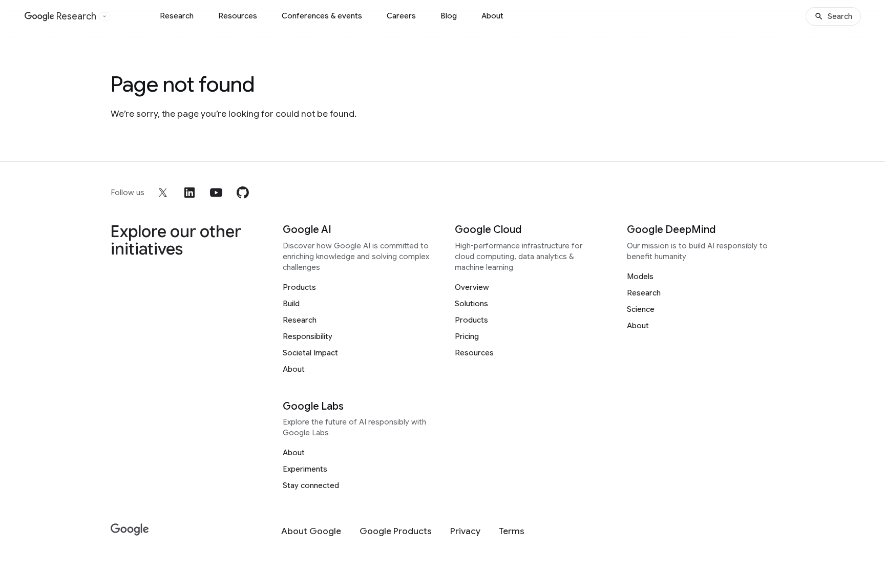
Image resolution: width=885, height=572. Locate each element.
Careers (401, 15)
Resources (237, 15)
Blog (448, 15)
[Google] (130, 529)
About (492, 15)
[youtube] (216, 192)
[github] (242, 192)
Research (177, 15)
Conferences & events (322, 15)
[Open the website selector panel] (104, 16)
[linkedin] (189, 192)
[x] (163, 192)
